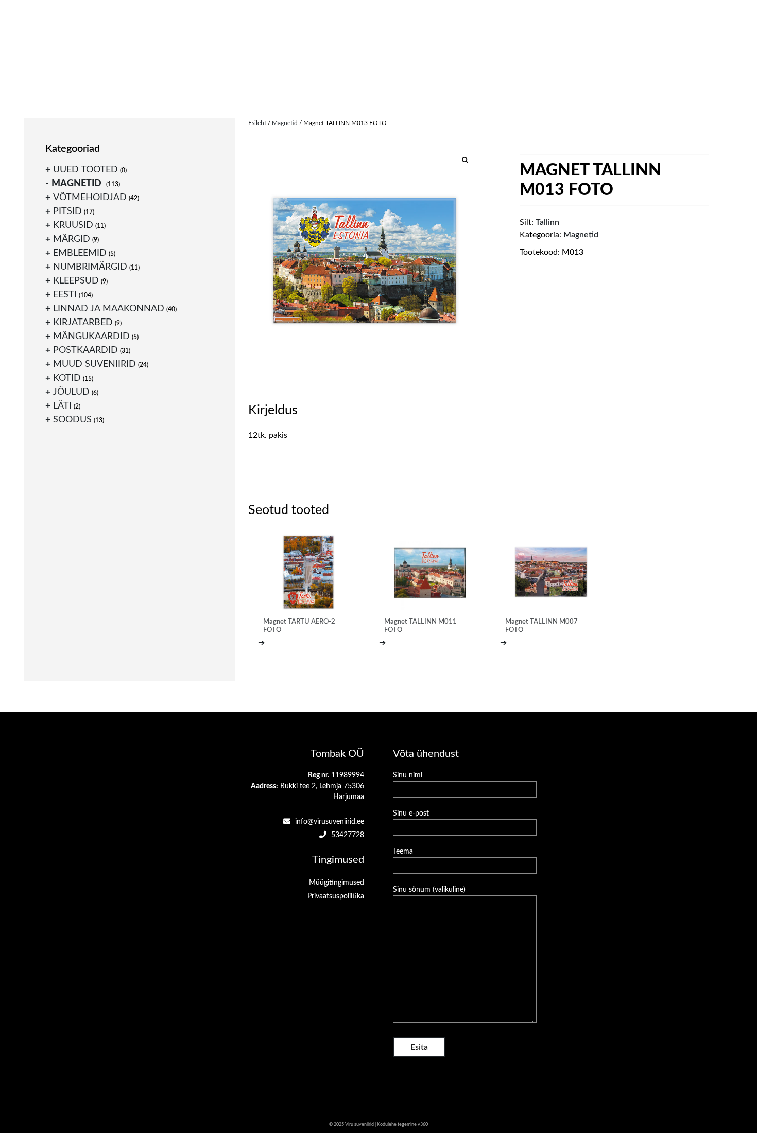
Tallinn (547, 222)
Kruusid (73, 225)
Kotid (67, 378)
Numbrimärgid (90, 267)
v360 (423, 1124)
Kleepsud (76, 281)
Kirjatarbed (83, 322)
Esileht (257, 123)
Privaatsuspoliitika (335, 896)
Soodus (72, 419)
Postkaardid (85, 350)
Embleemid (80, 253)
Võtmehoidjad (90, 197)
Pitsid (67, 211)
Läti (62, 406)
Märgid (71, 239)
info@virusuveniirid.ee (328, 821)
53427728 (346, 835)
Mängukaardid (91, 336)
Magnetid (285, 123)
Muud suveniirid (94, 364)
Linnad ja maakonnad (108, 308)
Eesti (65, 294)
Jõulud (71, 392)
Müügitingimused (336, 883)
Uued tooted (85, 169)
